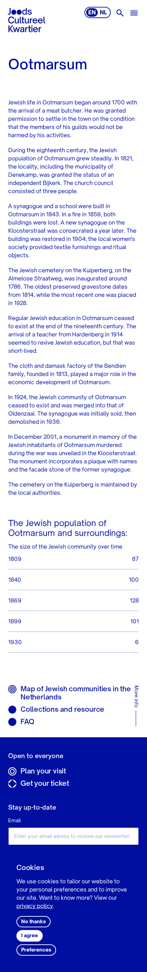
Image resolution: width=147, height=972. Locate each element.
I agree (29, 935)
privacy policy (34, 906)
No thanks (33, 921)
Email (14, 820)
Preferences (36, 950)
